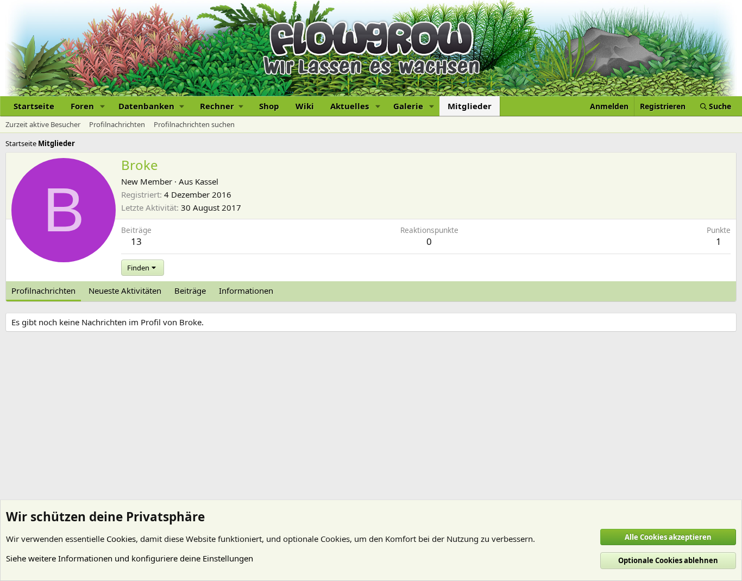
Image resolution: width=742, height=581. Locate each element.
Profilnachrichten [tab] (43, 290)
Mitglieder (470, 105)
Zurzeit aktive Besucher (42, 124)
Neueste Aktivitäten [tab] (125, 290)
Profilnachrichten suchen (194, 124)
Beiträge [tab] (190, 290)
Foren (82, 105)
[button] (102, 106)
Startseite (34, 105)
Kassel (206, 181)
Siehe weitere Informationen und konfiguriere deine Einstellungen (129, 558)
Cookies (121, 538)
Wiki (304, 105)
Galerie (408, 105)
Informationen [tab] (246, 290)
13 (136, 241)
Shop (269, 105)
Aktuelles (349, 105)
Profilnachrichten (117, 124)
